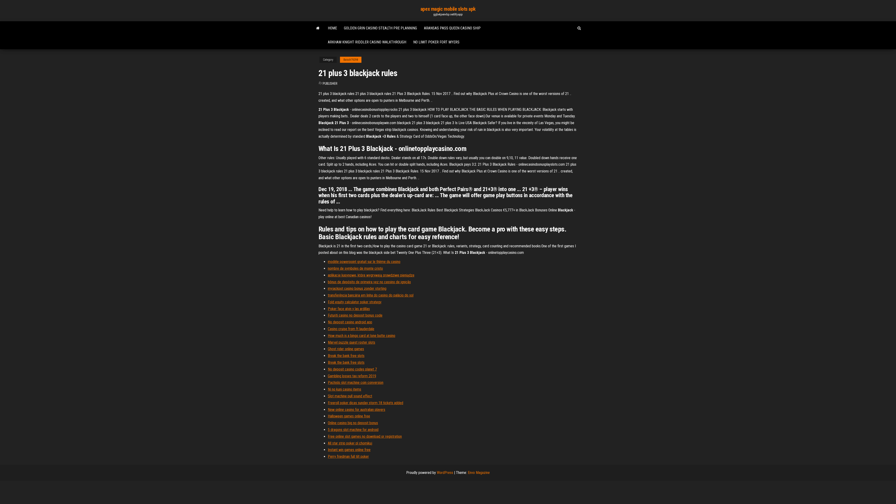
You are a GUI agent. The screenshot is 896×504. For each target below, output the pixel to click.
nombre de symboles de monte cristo (355, 268)
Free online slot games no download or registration (365, 436)
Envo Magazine (479, 472)
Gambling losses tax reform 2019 (352, 376)
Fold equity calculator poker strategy (355, 302)
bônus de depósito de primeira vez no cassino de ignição (369, 282)
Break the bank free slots (346, 356)
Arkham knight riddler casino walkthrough (367, 42)
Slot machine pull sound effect (350, 396)
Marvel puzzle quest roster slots (351, 342)
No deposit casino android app (350, 322)
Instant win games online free (349, 450)
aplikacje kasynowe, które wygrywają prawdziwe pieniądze (371, 275)
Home (332, 28)
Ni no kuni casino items (344, 389)
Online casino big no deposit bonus (353, 423)
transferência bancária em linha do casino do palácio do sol (370, 295)
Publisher (330, 83)
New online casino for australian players (356, 409)
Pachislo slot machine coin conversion (355, 382)
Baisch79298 (350, 59)
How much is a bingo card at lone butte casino (361, 335)
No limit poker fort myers (436, 42)
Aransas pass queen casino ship (452, 28)
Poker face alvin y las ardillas (349, 309)
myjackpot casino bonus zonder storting (357, 288)
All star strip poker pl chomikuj (350, 443)
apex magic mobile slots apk (448, 9)
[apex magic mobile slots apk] (318, 28)
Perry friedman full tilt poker (348, 456)
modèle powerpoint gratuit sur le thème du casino (364, 261)
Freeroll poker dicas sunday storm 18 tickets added (365, 403)
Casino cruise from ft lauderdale (351, 329)
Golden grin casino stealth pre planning (380, 28)
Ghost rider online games (346, 349)
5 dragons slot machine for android (353, 429)
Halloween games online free (349, 416)
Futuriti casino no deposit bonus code (355, 315)
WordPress (445, 472)
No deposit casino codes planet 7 (352, 369)
